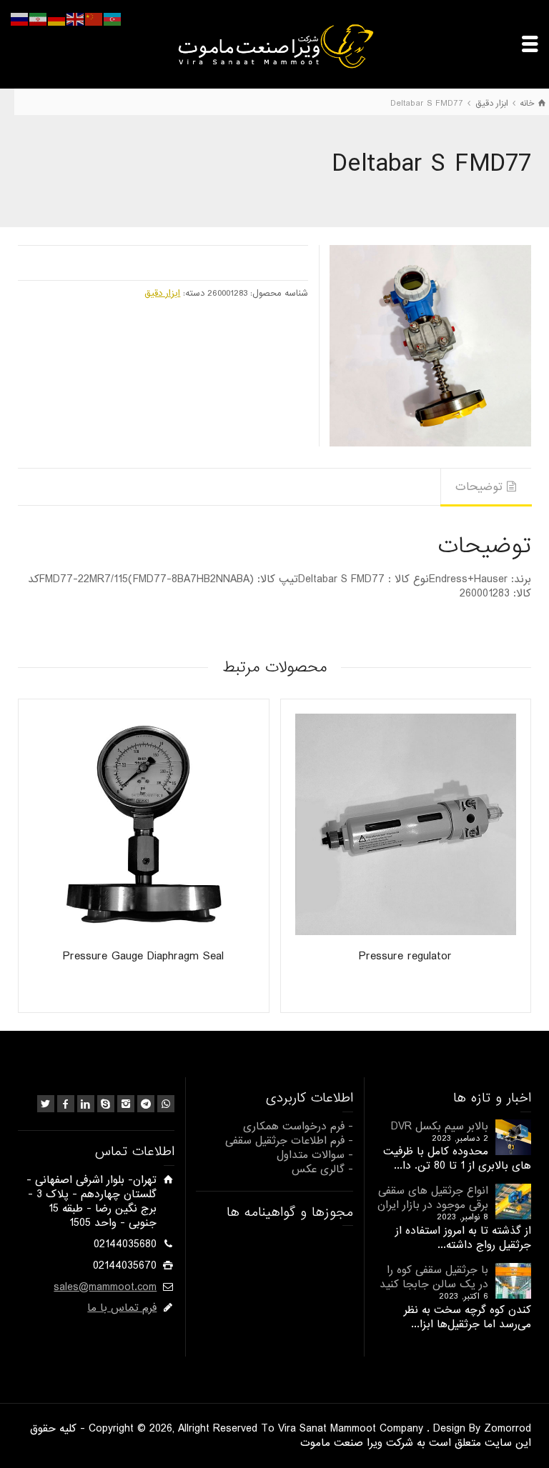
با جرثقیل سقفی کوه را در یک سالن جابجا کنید (434, 1277)
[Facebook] (65, 1103)
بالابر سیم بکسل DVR (439, 1126)
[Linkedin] (85, 1103)
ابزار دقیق (162, 293)
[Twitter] (45, 1103)
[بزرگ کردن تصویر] (430, 345)
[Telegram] (145, 1103)
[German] (57, 19)
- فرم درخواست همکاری (298, 1126)
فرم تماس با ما (122, 1308)
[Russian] (20, 19)
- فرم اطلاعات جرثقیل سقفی (289, 1140)
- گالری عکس (322, 1169)
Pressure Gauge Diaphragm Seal (143, 956)
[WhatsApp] (165, 1103)
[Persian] (38, 19)
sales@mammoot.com (105, 1287)
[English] (75, 19)
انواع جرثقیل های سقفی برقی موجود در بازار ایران (432, 1198)
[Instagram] (125, 1103)
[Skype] (105, 1103)
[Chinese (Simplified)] (94, 19)
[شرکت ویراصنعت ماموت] (274, 45)
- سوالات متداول (315, 1155)
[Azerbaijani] (113, 19)
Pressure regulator (405, 956)
